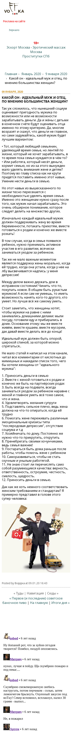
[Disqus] (36, 681)
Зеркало (14, 30)
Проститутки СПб (36, 56)
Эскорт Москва (18, 47)
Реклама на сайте (14, 21)
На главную (39, 602)
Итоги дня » (60, 602)
